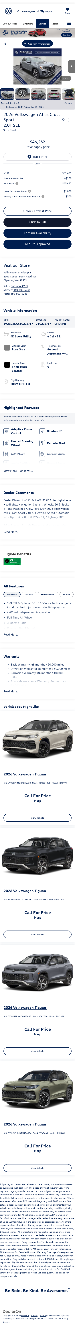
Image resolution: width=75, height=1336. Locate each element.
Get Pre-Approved (37, 244)
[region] (37, 185)
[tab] (12, 594)
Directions (28, 23)
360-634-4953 (19, 286)
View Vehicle (37, 817)
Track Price (40, 157)
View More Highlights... (18, 471)
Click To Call (37, 222)
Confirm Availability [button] (37, 233)
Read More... (11, 532)
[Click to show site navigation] (69, 23)
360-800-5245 (19, 293)
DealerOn (25, 1315)
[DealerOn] (12, 1311)
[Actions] (68, 120)
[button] (5, 43)
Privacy (43, 1315)
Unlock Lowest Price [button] (37, 211)
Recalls (6, 1322)
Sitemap (34, 1315)
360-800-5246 (21, 290)
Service (42, 23)
